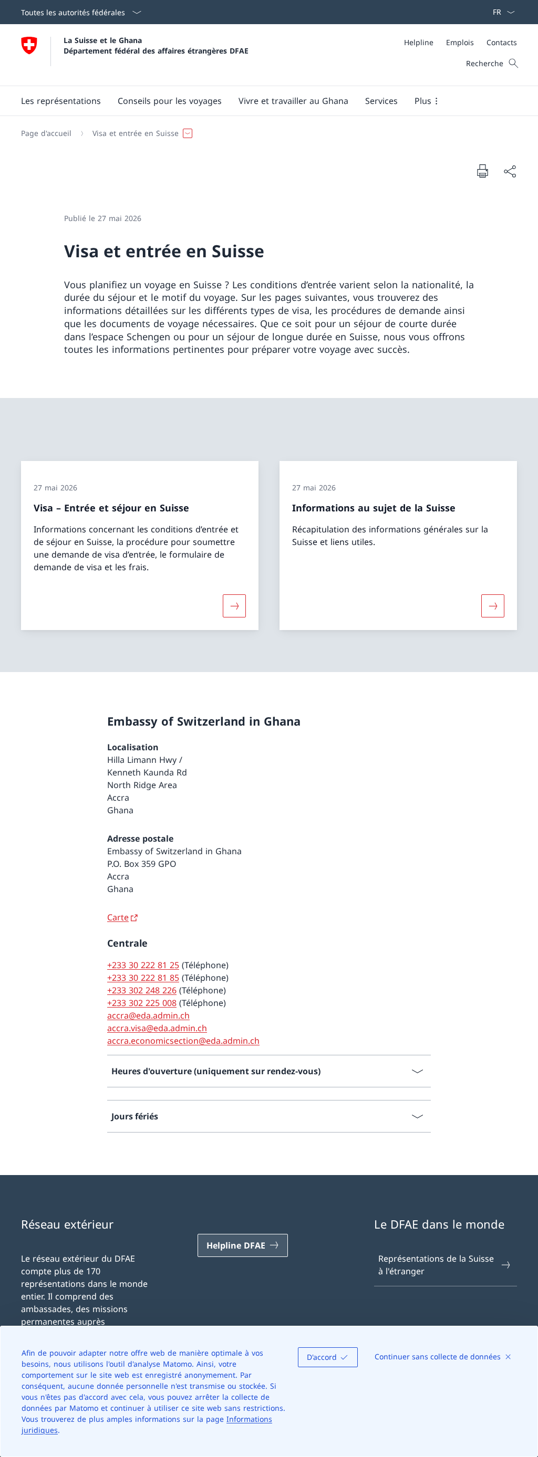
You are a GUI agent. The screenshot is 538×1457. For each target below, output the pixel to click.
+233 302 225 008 (142, 1003)
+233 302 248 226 (142, 990)
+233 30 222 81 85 (143, 977)
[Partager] (509, 171)
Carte (118, 917)
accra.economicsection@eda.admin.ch (183, 1040)
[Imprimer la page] (482, 170)
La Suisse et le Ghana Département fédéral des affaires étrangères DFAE (156, 45)
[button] (61, 101)
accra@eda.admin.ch (148, 1015)
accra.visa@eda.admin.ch (157, 1028)
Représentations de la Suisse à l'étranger (436, 1265)
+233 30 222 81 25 (143, 965)
